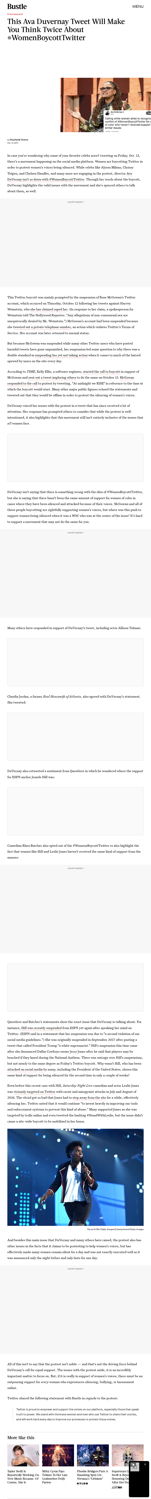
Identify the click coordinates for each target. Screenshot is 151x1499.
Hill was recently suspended (41, 1028)
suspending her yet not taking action (61, 355)
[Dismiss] (145, 1464)
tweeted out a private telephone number (42, 327)
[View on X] (75, 457)
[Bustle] (17, 6)
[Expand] (133, 1464)
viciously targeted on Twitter (34, 1091)
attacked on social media (25, 1069)
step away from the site (89, 1097)
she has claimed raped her (48, 309)
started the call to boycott (101, 371)
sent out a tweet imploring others (52, 377)
